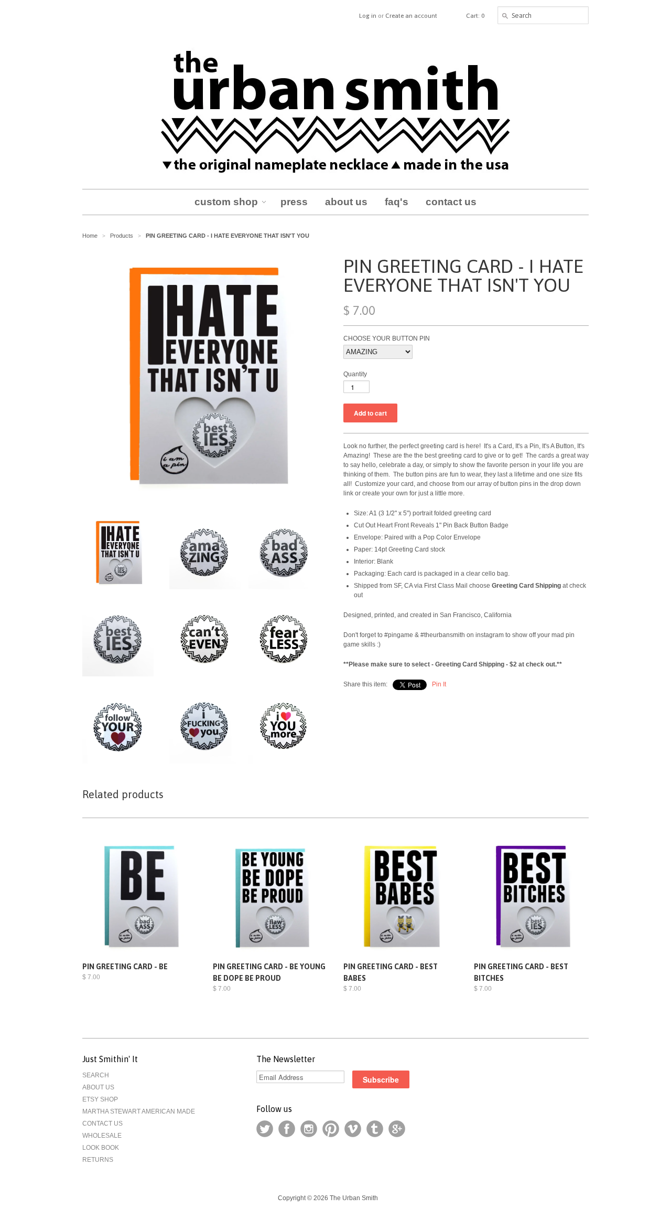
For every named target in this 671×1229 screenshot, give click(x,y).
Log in (367, 15)
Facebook (286, 1128)
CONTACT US (102, 1123)
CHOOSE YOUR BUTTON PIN (386, 338)
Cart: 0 (475, 15)
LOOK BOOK (100, 1147)
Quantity (355, 374)
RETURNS (97, 1159)
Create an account (411, 15)
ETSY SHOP (100, 1099)
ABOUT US (98, 1087)
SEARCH (95, 1075)
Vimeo (352, 1128)
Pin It (439, 684)
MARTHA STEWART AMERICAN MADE (138, 1111)
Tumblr (374, 1128)
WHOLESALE (102, 1135)
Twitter (264, 1128)
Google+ (396, 1128)
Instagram (308, 1128)
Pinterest (330, 1128)
